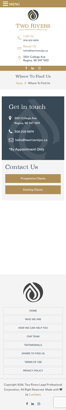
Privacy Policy (33, 371)
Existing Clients (33, 189)
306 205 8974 (31, 40)
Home (19, 83)
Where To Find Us (33, 353)
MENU (14, 4)
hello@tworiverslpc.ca (35, 51)
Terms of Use (33, 362)
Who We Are (33, 319)
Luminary (35, 394)
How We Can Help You (33, 328)
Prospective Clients (33, 178)
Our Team (33, 336)
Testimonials (33, 345)
